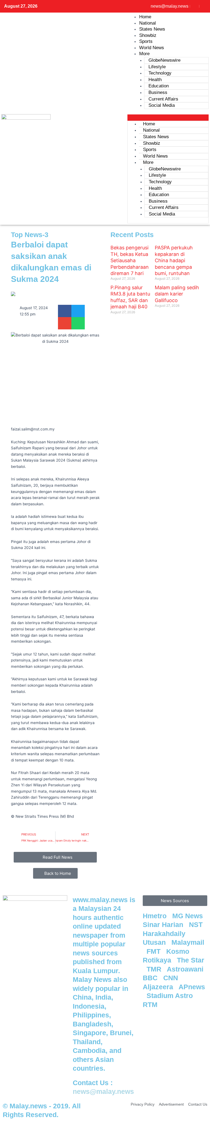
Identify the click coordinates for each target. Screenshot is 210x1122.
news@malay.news (103, 1091)
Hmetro (155, 916)
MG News (188, 916)
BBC (151, 978)
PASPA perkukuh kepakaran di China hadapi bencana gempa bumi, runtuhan (174, 260)
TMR (155, 969)
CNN (171, 978)
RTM (151, 1004)
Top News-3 (29, 234)
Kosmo (178, 951)
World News (151, 47)
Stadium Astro (171, 995)
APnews (192, 987)
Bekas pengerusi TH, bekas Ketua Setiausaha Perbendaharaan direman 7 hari (129, 260)
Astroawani (186, 969)
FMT (154, 951)
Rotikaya (158, 960)
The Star (190, 960)
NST (197, 924)
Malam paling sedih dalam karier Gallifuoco (177, 294)
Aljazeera (159, 987)
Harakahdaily (165, 933)
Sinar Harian (164, 924)
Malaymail (187, 942)
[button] (168, 117)
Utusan (155, 942)
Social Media (161, 105)
